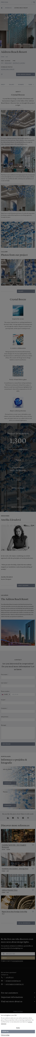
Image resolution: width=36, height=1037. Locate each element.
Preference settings (5, 1035)
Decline (18, 1027)
